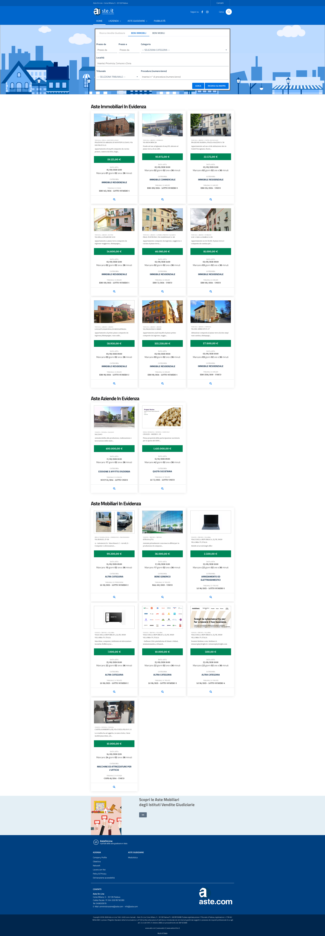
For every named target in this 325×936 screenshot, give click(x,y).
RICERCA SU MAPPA (217, 85)
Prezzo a (123, 44)
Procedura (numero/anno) (154, 71)
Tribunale (101, 71)
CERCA (198, 85)
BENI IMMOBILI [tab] (138, 33)
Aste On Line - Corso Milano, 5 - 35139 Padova (110, 3)
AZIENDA (97, 852)
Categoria (146, 44)
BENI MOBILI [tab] (158, 33)
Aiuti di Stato (162, 933)
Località (100, 57)
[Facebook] (201, 11)
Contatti (220, 2)
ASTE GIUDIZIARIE (136, 852)
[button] (185, 50)
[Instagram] (206, 11)
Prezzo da (101, 44)
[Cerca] (229, 12)
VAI (143, 814)
